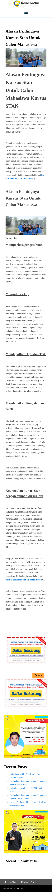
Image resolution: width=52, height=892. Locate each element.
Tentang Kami (11, 882)
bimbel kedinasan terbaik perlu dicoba (24, 580)
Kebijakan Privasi (28, 882)
